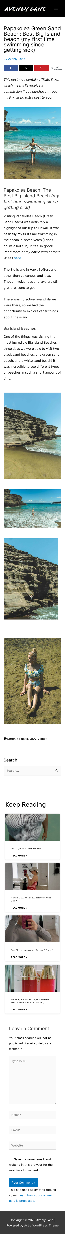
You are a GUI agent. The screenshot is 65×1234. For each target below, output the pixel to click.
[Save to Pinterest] (41, 68)
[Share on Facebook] (11, 68)
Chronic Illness (17, 739)
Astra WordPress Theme (41, 1225)
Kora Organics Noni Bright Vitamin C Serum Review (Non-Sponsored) (30, 1001)
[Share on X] (26, 68)
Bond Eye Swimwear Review (26, 848)
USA (33, 739)
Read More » (19, 855)
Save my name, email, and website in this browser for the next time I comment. (31, 1164)
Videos (42, 739)
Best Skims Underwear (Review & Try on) (32, 950)
